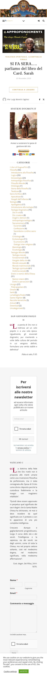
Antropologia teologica (22, 220)
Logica (14, 175)
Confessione (19, 228)
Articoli (13, 303)
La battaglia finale (17, 295)
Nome (14, 580)
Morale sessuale (19, 263)
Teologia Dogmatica (19, 210)
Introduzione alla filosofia (22, 172)
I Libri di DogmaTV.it (18, 167)
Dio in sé (16, 212)
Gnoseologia (16, 178)
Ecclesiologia (17, 239)
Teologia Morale (18, 252)
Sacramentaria (18, 223)
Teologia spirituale (16, 57)
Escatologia (17, 249)
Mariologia (17, 247)
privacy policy (23, 448)
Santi (12, 292)
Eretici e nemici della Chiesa (23, 273)
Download (14, 305)
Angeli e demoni (19, 218)
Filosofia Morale (18, 183)
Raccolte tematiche (18, 300)
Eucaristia (18, 225)
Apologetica (16, 204)
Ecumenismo (19, 241)
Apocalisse (15, 196)
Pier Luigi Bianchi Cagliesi (18, 99)
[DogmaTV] (9, 21)
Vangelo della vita (20, 260)
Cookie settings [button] (10, 671)
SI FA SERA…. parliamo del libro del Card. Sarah (23, 68)
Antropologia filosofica (21, 180)
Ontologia (15, 186)
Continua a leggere (23, 90)
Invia (14, 653)
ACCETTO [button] (23, 671)
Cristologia (17, 236)
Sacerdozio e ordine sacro (25, 231)
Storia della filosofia (19, 188)
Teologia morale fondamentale (19, 256)
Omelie (13, 289)
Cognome (28, 588)
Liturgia (13, 284)
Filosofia (13, 170)
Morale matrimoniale (21, 265)
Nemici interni (18, 279)
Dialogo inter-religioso (23, 244)
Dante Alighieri (16, 297)
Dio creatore (17, 215)
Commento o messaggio (22, 603)
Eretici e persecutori (20, 281)
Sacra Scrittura (16, 194)
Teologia (13, 202)
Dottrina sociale (19, 271)
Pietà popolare (17, 287)
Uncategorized (16, 308)
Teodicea (15, 191)
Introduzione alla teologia (22, 207)
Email (13, 593)
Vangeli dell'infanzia (19, 199)
